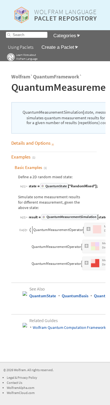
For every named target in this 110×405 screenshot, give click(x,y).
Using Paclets (21, 47)
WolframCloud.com (21, 393)
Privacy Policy (27, 377)
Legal (11, 377)
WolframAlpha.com (20, 388)
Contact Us (14, 382)
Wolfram (20, 370)
